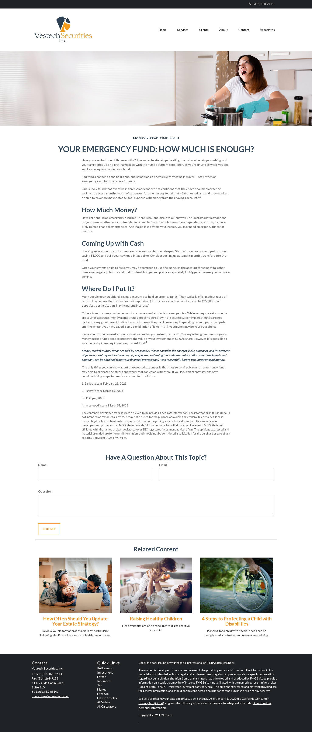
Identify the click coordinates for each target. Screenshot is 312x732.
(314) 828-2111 (263, 4)
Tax (99, 685)
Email (163, 465)
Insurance (104, 681)
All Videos (104, 702)
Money (101, 689)
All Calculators (106, 706)
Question (45, 491)
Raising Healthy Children (156, 619)
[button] (183, 30)
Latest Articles (107, 698)
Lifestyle (103, 693)
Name (42, 465)
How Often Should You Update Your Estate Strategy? (75, 621)
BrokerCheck (226, 662)
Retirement (104, 668)
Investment (105, 672)
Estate (101, 676)
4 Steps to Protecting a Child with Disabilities (237, 621)
